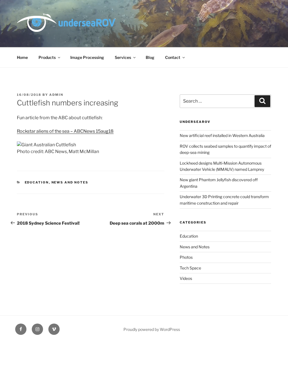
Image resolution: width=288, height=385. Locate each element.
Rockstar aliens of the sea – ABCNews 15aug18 (65, 131)
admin (56, 95)
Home (22, 57)
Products (47, 57)
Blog (150, 57)
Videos (186, 278)
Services (123, 57)
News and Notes (70, 182)
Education (37, 182)
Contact (172, 57)
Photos (186, 257)
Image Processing (87, 57)
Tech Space (190, 267)
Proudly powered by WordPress (151, 329)
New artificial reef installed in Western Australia (222, 135)
